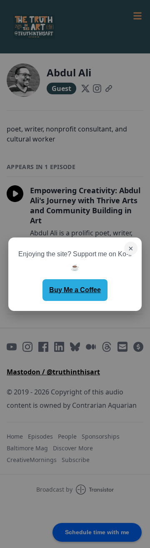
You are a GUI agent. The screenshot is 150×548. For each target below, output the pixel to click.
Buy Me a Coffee (75, 289)
